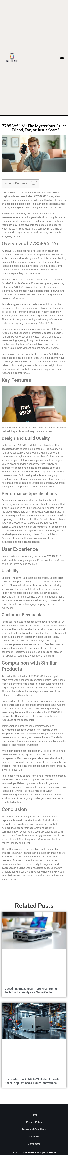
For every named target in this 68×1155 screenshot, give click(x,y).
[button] (62, 57)
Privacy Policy (34, 1122)
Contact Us (34, 1143)
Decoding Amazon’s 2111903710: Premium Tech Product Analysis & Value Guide (32, 990)
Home (34, 1114)
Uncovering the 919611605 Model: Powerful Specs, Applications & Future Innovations (32, 1081)
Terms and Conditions (34, 1129)
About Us (34, 1136)
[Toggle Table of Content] (32, 184)
